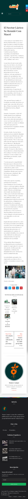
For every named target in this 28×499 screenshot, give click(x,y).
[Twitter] (27, 6)
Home (10, 496)
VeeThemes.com (5, 494)
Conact (15, 496)
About (19, 496)
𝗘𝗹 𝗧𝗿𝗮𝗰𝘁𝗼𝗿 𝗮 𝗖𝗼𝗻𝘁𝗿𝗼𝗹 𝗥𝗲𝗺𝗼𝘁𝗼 (7, 323)
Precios (5, 430)
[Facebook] (27, 8)
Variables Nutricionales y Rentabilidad (14, 309)
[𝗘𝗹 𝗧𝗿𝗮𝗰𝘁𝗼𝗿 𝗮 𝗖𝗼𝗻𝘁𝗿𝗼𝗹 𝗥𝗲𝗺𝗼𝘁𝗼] (7, 316)
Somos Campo (14, 383)
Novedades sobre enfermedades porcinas (9, 339)
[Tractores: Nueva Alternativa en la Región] (7, 302)
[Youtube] (27, 10)
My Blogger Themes (6, 493)
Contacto (14, 390)
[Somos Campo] (4, 408)
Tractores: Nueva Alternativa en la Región (7, 309)
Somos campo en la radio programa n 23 (19, 341)
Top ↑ (24, 496)
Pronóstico (12, 430)
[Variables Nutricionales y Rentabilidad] (14, 302)
